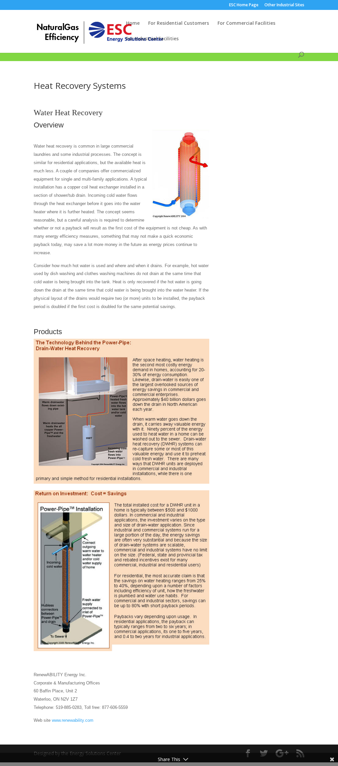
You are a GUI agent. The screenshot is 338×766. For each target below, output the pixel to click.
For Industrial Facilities (152, 39)
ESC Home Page (243, 5)
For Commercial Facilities (246, 23)
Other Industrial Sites (284, 5)
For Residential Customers (178, 23)
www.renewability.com (72, 720)
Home (133, 23)
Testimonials (144, 49)
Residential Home (52, 49)
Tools (118, 49)
